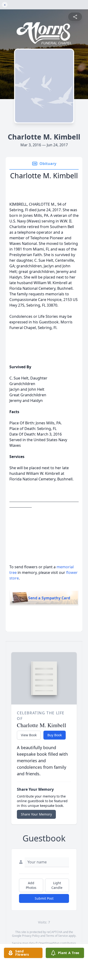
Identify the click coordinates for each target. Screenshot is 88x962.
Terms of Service (57, 936)
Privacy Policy (31, 936)
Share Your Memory (36, 814)
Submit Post (44, 898)
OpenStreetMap (48, 943)
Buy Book (54, 735)
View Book (29, 735)
